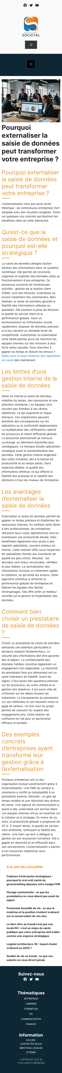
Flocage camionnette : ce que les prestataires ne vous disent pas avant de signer (33, 896)
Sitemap (31, 1052)
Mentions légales (31, 1048)
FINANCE (31, 1024)
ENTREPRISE (31, 998)
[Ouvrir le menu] (31, 64)
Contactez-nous (31, 1043)
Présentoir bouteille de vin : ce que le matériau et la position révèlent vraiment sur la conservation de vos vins (33, 912)
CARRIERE (31, 1003)
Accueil (31, 1040)
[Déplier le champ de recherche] (31, 45)
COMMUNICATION (31, 1019)
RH (31, 1013)
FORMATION (31, 1008)
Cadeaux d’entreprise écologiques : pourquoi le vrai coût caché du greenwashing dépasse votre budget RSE (33, 880)
